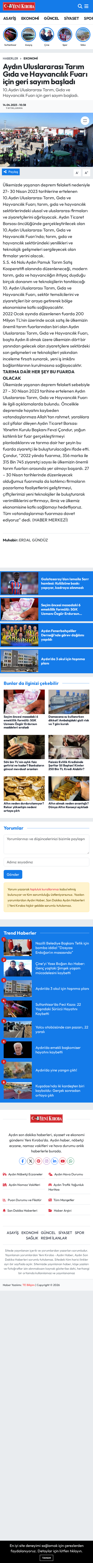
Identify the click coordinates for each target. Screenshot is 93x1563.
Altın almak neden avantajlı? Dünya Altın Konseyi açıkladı (68, 805)
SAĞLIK (32, 1238)
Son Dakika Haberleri (22, 1210)
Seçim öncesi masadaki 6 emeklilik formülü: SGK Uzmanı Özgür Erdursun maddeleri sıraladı (21, 722)
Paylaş (13, 172)
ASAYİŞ (9, 18)
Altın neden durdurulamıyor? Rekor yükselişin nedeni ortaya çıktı (24, 807)
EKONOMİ (30, 18)
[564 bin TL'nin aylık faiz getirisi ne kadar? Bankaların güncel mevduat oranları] (24, 746)
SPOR (79, 1232)
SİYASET (71, 18)
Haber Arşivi (62, 1210)
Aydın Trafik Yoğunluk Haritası (66, 1187)
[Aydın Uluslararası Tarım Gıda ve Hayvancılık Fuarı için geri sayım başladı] (46, 140)
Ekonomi (31, 58)
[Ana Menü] (86, 6)
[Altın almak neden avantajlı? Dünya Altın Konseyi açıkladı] (69, 788)
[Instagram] (46, 1161)
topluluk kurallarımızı (45, 889)
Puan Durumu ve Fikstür (25, 1200)
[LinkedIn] (54, 1161)
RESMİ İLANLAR (54, 1238)
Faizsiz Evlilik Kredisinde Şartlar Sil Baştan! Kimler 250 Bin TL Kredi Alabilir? (66, 765)
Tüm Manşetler (63, 1200)
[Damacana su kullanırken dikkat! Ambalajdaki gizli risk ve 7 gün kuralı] (69, 701)
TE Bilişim (28, 1285)
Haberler (10, 58)
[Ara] (80, 6)
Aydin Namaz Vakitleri (24, 1185)
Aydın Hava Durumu (68, 1174)
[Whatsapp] (70, 1161)
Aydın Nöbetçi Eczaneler (25, 1174)
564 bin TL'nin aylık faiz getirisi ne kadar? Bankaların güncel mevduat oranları (24, 765)
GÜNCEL (51, 18)
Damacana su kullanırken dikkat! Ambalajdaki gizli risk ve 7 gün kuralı (68, 720)
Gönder (13, 874)
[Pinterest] (38, 1161)
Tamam (46, 1557)
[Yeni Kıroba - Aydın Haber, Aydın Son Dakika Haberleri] (19, 6)
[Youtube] (62, 1161)
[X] (30, 1161)
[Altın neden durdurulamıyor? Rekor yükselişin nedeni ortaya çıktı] (24, 788)
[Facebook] (22, 1161)
